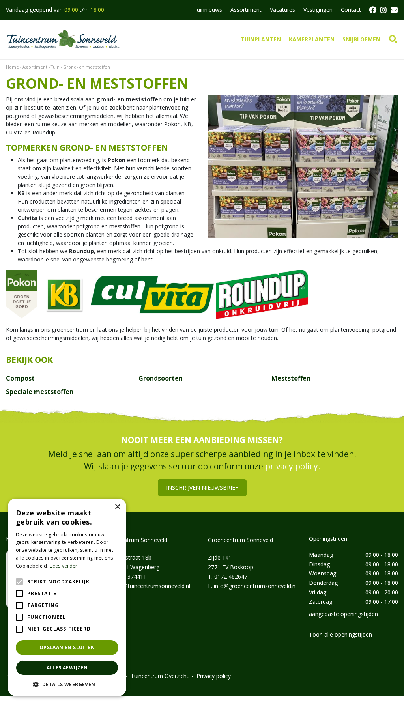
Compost (20, 378)
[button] (67, 684)
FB (372, 10)
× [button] (117, 507)
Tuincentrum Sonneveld (137, 539)
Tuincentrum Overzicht (160, 676)
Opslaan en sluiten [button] (67, 647)
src (393, 39)
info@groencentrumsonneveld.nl (255, 586)
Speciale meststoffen (39, 391)
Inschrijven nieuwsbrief (202, 487)
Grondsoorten (160, 378)
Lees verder (63, 565)
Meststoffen (290, 378)
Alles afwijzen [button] (67, 667)
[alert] (67, 597)
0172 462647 (230, 576)
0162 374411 (129, 576)
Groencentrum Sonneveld (240, 539)
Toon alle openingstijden (340, 634)
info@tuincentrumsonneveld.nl (151, 586)
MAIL (394, 10)
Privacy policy (213, 676)
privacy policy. (292, 466)
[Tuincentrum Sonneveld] (64, 39)
